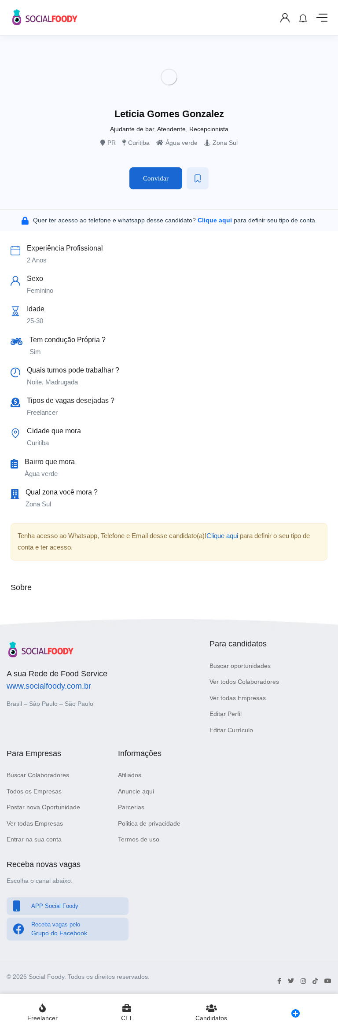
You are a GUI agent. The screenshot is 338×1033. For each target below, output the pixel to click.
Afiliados (129, 774)
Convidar (156, 178)
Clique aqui (222, 535)
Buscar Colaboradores (38, 774)
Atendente (171, 129)
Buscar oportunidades (240, 665)
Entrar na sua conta (34, 839)
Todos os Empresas (34, 791)
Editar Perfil (225, 713)
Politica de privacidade (149, 823)
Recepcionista (208, 129)
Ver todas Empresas (237, 697)
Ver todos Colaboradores (244, 681)
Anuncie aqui (136, 791)
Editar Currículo (231, 730)
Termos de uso (138, 839)
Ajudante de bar (132, 129)
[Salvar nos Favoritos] (198, 178)
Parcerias (131, 807)
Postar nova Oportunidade (43, 807)
